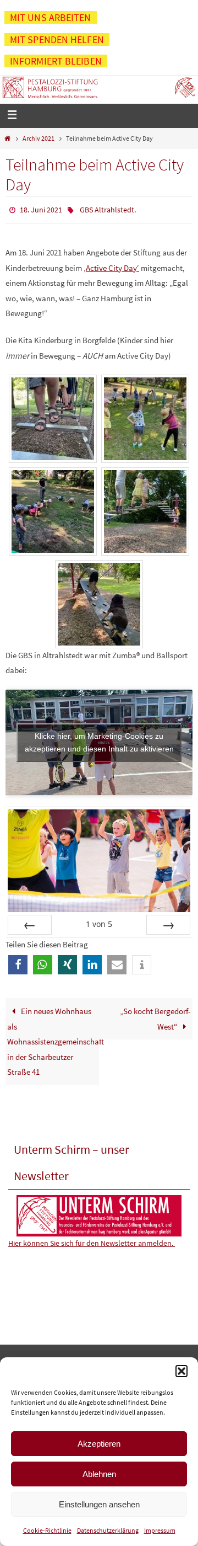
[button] (181, 1371)
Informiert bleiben (56, 61)
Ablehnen (99, 1474)
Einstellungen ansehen (99, 1504)
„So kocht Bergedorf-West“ (155, 1016)
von (99, 921)
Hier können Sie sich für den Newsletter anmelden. (91, 1241)
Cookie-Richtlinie (47, 1530)
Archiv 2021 (38, 138)
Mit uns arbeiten (50, 17)
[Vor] (168, 922)
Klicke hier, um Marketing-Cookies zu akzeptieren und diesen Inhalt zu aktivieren (99, 739)
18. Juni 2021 (41, 209)
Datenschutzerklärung (108, 1530)
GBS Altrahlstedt (107, 209)
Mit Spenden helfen (57, 39)
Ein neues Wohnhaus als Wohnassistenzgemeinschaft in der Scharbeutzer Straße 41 (53, 1038)
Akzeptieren (99, 1443)
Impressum (159, 1530)
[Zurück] (30, 922)
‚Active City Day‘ (111, 265)
